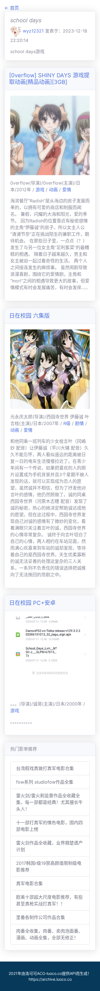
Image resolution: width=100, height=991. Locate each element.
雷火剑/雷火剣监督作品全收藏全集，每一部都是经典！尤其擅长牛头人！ (49, 802)
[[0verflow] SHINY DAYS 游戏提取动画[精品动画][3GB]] (50, 135)
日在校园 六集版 (29, 315)
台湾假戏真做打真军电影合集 (45, 768)
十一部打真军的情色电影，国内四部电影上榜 (49, 826)
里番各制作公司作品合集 (40, 917)
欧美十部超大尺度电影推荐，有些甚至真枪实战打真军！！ (49, 900)
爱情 (66, 189)
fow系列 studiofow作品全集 (44, 782)
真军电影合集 (29, 883)
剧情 (80, 423)
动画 (54, 189)
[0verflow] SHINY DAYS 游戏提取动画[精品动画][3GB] (49, 78)
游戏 (41, 189)
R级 (67, 423)
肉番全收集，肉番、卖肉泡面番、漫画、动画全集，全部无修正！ (49, 934)
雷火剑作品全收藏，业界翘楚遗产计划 (49, 846)
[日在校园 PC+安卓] (50, 656)
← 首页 (11, 8)
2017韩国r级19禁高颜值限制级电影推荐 (48, 866)
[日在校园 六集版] (50, 368)
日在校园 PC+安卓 (32, 603)
